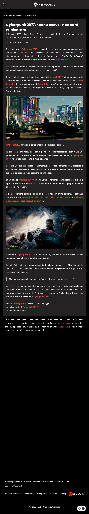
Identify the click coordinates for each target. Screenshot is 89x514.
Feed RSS (53, 493)
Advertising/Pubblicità (13, 486)
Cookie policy (28, 493)
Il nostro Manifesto (32, 482)
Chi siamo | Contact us (13, 482)
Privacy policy (41, 493)
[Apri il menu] (84, 4)
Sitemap (63, 493)
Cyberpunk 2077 (29, 49)
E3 (22, 52)
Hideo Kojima (43, 84)
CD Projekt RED (61, 59)
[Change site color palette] (81, 508)
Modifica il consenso (12, 493)
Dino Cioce (12, 42)
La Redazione (47, 482)
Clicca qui (64, 327)
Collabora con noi (62, 482)
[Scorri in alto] (83, 506)
